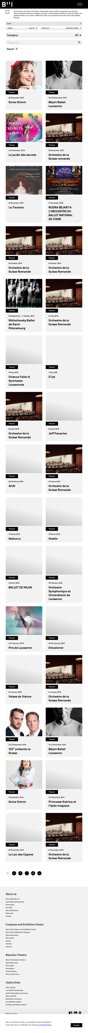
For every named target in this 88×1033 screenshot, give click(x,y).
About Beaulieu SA (12, 899)
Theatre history (11, 971)
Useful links (13, 982)
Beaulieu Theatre (16, 955)
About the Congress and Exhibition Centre (21, 929)
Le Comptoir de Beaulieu (14, 990)
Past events (10, 938)
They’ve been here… (13, 974)
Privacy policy (11, 1014)
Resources (9, 913)
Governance (10, 905)
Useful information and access (17, 993)
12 (33, 873)
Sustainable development (15, 902)
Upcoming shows (12, 963)
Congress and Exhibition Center (25, 924)
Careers (8, 916)
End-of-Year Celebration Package (18, 932)
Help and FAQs (11, 996)
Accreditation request (13, 1002)
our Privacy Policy (44, 1025)
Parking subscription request (16, 1005)
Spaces (8, 941)
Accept (76, 1025)
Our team (9, 908)
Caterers (9, 947)
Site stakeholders (12, 910)
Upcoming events (12, 935)
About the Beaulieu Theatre (15, 960)
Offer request (10, 987)
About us (11, 894)
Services (9, 944)
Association (10, 968)
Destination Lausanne (14, 999)
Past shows (10, 966)
